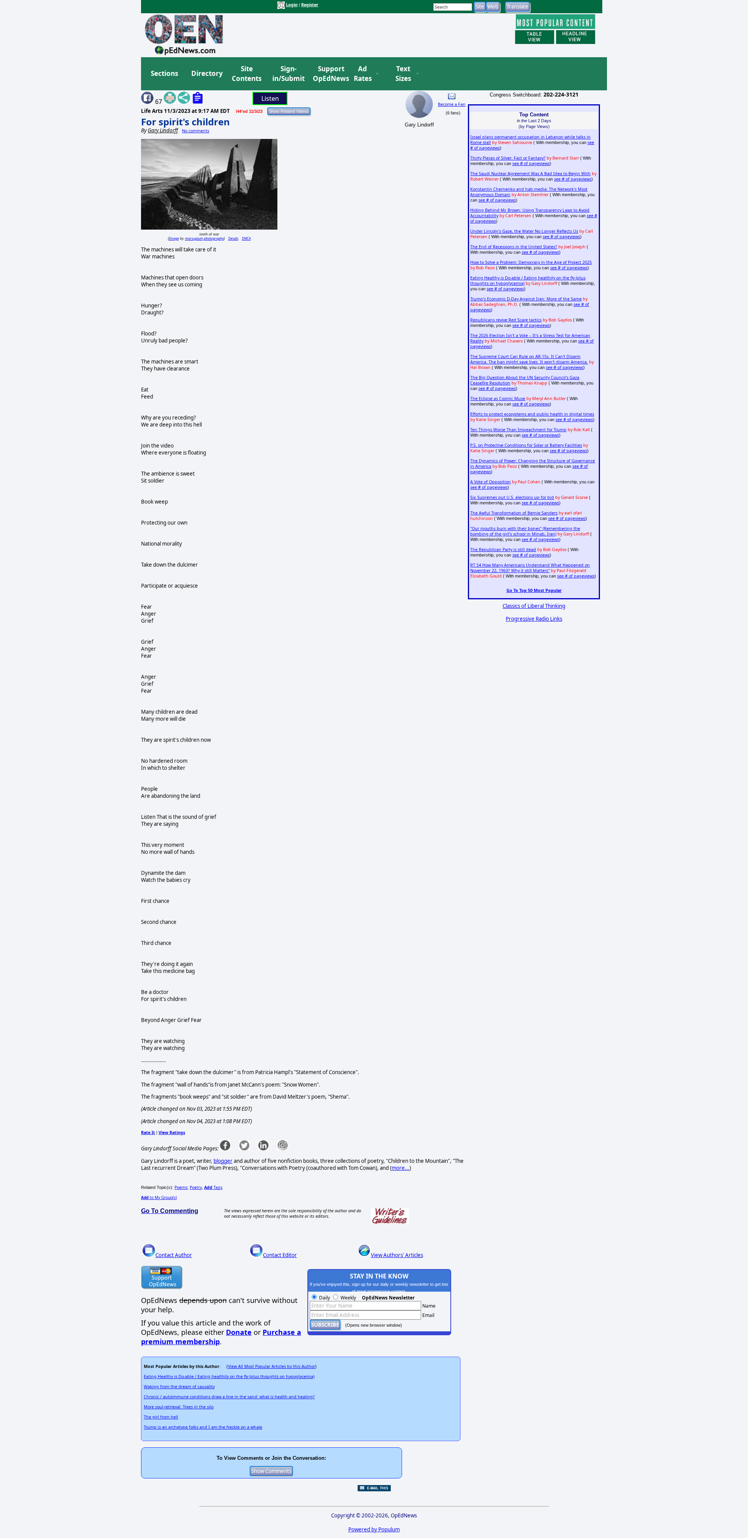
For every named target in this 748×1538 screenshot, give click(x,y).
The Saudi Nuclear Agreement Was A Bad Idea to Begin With (530, 173)
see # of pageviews (531, 163)
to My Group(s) (159, 1197)
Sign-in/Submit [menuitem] (287, 73)
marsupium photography (204, 238)
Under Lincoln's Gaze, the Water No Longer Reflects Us (524, 231)
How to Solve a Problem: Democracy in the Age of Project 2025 (531, 262)
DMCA (246, 238)
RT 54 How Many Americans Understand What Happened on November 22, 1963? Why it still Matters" (530, 567)
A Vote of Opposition (490, 482)
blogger (223, 1160)
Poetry (196, 1187)
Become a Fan (452, 104)
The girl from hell (161, 1417)
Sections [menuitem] (164, 73)
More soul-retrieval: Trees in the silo (178, 1407)
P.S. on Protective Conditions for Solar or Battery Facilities (526, 445)
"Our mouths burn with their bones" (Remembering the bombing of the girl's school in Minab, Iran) (525, 531)
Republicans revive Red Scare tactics (506, 320)
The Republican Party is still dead (503, 549)
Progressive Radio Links (534, 618)
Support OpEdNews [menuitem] (328, 73)
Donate (239, 1332)
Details (233, 238)
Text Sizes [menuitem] (403, 73)
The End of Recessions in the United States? (513, 246)
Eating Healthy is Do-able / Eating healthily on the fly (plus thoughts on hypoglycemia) (229, 1376)
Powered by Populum (374, 1529)
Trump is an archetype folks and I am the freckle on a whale (203, 1427)
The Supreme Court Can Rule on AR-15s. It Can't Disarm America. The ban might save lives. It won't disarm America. (529, 359)
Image (174, 238)
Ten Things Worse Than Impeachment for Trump (518, 429)
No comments (195, 130)
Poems (181, 1187)
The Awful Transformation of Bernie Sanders (513, 513)
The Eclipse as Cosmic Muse (497, 398)
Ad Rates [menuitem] (363, 73)
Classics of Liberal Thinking (534, 605)
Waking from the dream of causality (179, 1386)
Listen (270, 98)
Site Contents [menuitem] (246, 73)
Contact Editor (280, 1255)
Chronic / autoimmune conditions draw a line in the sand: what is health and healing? (229, 1396)
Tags (213, 1187)
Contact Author (173, 1255)
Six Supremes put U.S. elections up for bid (512, 497)
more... (400, 1167)
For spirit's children (185, 121)
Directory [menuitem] (206, 73)
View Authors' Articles (397, 1255)
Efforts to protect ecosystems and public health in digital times (532, 414)
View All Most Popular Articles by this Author (271, 1366)
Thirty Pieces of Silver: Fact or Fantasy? (507, 158)
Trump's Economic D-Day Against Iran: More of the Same (526, 299)
